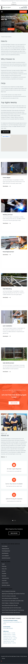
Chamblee (4, 573)
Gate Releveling (5, 553)
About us (3, 457)
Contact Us (13, 4)
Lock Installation (5, 555)
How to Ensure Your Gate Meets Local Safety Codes (12, 600)
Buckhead (4, 575)
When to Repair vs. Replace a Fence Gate (10, 603)
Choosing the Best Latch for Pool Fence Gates (11, 607)
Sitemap (3, 658)
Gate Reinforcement (6, 558)
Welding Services (5, 548)
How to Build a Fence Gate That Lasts (10, 605)
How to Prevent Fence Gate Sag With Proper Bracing (13, 610)
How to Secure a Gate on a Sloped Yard (10, 598)
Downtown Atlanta (6, 585)
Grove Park (4, 580)
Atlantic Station (5, 583)
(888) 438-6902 (24, 7)
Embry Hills (4, 568)
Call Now (4, 29)
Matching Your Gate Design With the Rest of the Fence (13, 593)
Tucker (3, 564)
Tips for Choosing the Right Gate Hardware (11, 612)
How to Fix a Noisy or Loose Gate (9, 596)
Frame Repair (4, 546)
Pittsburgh (4, 566)
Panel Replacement (6, 551)
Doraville (3, 571)
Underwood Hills (5, 578)
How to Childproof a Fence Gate (8, 591)
